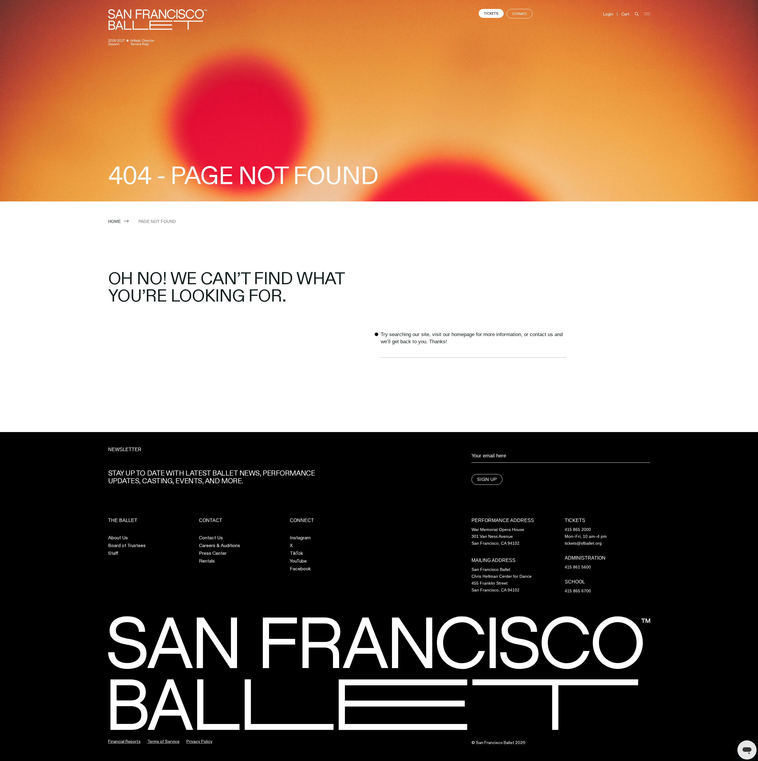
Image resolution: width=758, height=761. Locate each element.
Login (608, 14)
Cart (625, 14)
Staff (113, 553)
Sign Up (487, 479)
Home (114, 221)
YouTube (298, 561)
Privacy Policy (199, 741)
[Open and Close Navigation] (647, 14)
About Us (118, 538)
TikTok (296, 553)
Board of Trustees (127, 545)
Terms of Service (163, 741)
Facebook (300, 568)
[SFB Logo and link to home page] (157, 19)
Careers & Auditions (219, 545)
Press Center (213, 553)
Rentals (207, 561)
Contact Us (211, 538)
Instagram (300, 538)
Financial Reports (124, 741)
